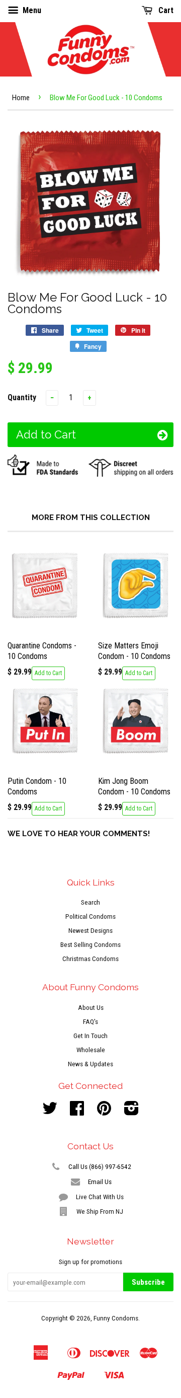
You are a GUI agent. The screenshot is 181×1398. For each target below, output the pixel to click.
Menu (31, 10)
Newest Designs (90, 930)
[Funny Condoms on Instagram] (131, 1112)
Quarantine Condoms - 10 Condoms (42, 651)
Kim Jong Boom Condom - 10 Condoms (134, 786)
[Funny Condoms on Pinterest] (104, 1112)
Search (90, 902)
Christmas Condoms (90, 958)
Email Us (98, 1182)
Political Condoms (90, 916)
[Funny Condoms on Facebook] (76, 1112)
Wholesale (90, 1050)
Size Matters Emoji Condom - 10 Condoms (134, 651)
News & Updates (90, 1064)
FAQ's (90, 1021)
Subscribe (148, 1282)
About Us (91, 1007)
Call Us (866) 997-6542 (99, 1166)
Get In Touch (90, 1036)
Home (21, 97)
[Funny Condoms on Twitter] (49, 1112)
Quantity (22, 397)
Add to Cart (48, 673)
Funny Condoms (116, 1318)
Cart (164, 10)
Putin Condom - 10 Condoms (37, 786)
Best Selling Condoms (90, 944)
